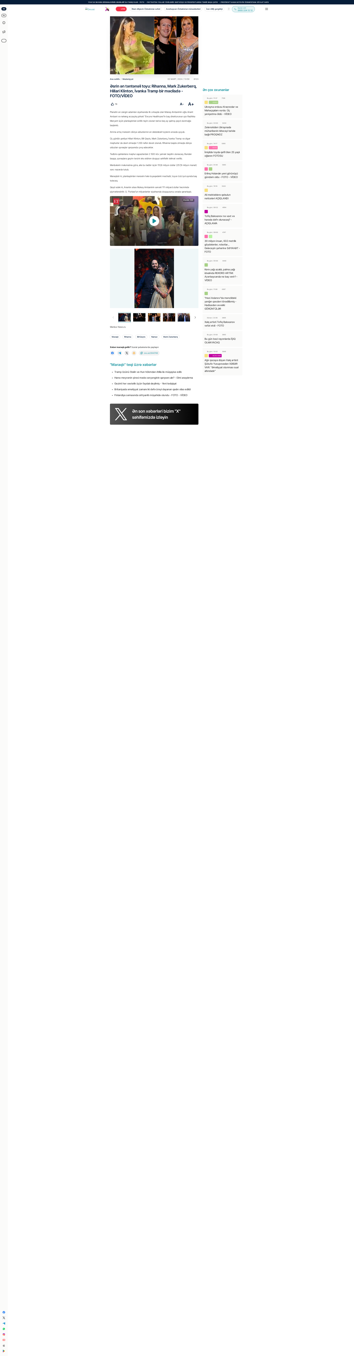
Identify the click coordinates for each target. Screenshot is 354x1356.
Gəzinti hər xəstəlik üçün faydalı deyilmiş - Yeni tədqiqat (145, 383)
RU (4, 15)
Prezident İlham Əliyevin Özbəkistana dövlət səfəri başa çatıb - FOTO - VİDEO (215, 2)
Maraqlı (115, 337)
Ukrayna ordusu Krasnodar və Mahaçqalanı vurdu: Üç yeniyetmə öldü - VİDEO (221, 110)
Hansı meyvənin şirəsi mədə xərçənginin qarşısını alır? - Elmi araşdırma (153, 377)
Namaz (154, 337)
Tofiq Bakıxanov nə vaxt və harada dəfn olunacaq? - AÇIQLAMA (220, 220)
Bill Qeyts (141, 337)
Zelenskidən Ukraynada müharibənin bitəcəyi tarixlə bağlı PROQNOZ (220, 131)
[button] (229, 9)
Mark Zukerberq (170, 337)
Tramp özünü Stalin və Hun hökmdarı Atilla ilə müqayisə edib (148, 371)
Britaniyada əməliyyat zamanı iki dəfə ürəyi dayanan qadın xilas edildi (152, 389)
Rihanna (127, 337)
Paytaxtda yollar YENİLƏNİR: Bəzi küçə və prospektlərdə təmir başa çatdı (140, 2)
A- (182, 104)
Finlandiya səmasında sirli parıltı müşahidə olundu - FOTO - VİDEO (151, 395)
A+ (191, 104)
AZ (4, 9)
